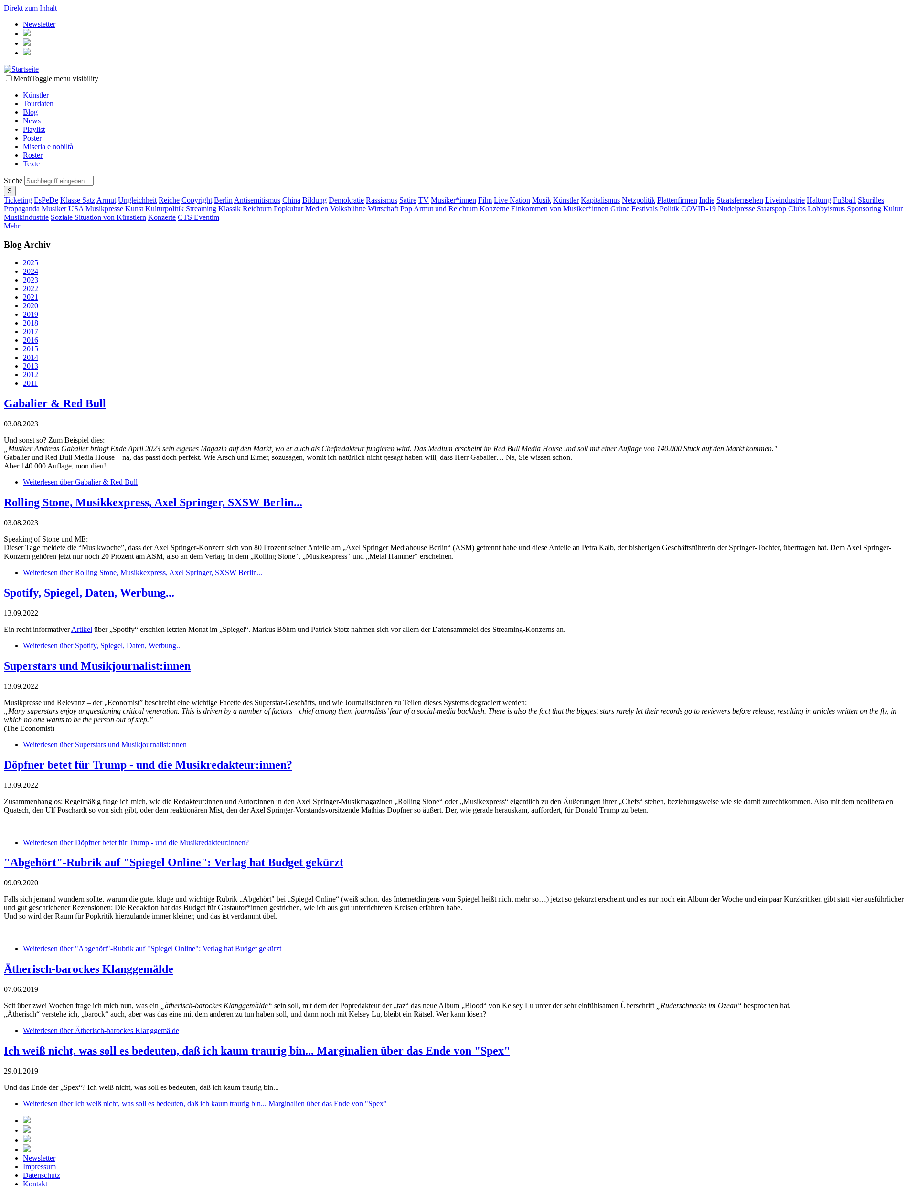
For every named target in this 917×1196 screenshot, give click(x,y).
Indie (706, 200)
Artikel (81, 629)
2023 (30, 280)
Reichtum (257, 209)
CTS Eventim (198, 217)
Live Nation (512, 200)
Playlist (34, 129)
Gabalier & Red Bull (55, 403)
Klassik (229, 209)
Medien (316, 209)
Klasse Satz (77, 200)
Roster (33, 155)
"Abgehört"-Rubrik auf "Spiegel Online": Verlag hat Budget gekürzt (173, 862)
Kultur (893, 209)
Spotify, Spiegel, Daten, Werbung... (89, 593)
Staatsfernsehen (739, 200)
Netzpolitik (638, 200)
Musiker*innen (453, 200)
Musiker (54, 209)
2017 (30, 331)
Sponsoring (864, 209)
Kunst (134, 209)
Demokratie (346, 200)
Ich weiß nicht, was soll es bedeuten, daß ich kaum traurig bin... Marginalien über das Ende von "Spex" (257, 1050)
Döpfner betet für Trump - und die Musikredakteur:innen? (148, 765)
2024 (30, 271)
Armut (106, 200)
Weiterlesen (80, 482)
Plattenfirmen (677, 200)
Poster (32, 138)
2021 (30, 297)
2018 (30, 323)
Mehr (12, 226)
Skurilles (871, 200)
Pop (406, 209)
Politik (669, 209)
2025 (30, 263)
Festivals (644, 209)
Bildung (314, 200)
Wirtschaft (383, 209)
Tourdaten (38, 103)
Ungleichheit (137, 200)
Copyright (196, 200)
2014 (30, 357)
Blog (30, 112)
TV (423, 200)
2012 (30, 374)
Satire (407, 200)
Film (485, 200)
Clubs (797, 209)
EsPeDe (46, 200)
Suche (14, 180)
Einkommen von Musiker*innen (559, 209)
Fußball (844, 200)
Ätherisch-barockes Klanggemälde (88, 969)
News (32, 121)
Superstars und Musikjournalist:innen (97, 666)
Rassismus (381, 200)
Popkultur (288, 209)
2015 (30, 349)
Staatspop (771, 209)
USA (76, 209)
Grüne (619, 209)
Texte (31, 164)
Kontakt (35, 1184)
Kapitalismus (600, 200)
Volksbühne (348, 209)
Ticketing (18, 200)
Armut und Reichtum (446, 209)
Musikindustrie (26, 217)
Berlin (223, 200)
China (291, 200)
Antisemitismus (257, 200)
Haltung (819, 200)
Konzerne (494, 209)
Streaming (201, 209)
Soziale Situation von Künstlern (98, 217)
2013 (30, 366)
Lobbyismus (826, 209)
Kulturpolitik (164, 209)
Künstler (36, 95)
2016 (30, 340)
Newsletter (39, 24)
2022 (30, 288)
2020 (30, 306)
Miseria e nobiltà (48, 146)
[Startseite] (21, 69)
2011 (30, 383)
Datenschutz (41, 1175)
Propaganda (22, 209)
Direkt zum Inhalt (30, 8)
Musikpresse (104, 209)
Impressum (39, 1167)
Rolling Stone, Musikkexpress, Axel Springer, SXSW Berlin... (153, 502)
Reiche (169, 200)
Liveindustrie (785, 200)
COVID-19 (698, 209)
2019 (30, 314)
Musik (541, 200)
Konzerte (162, 217)
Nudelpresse (736, 209)
